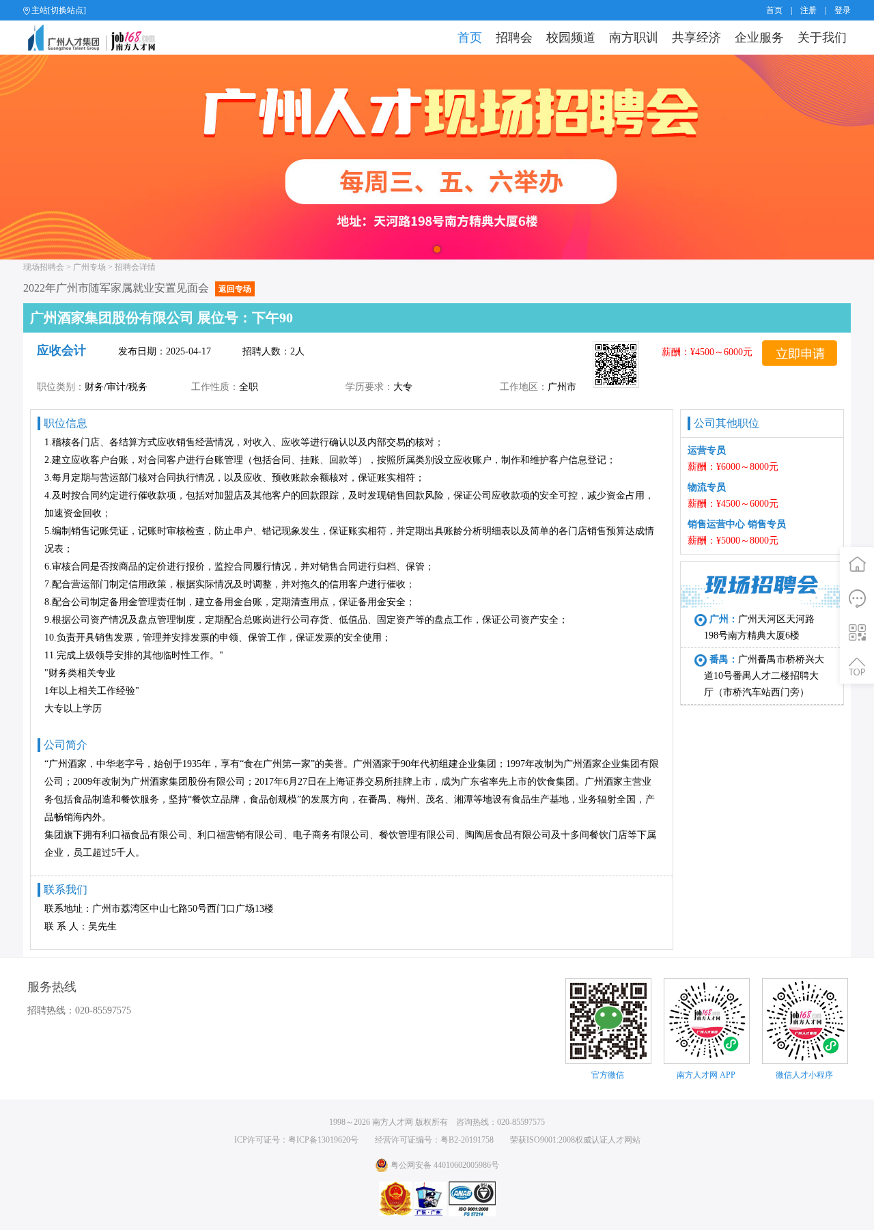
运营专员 (707, 450)
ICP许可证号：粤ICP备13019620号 (296, 1140)
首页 (774, 10)
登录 (842, 10)
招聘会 (514, 37)
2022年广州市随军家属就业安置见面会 (137, 288)
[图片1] (437, 157)
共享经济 (696, 37)
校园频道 (570, 37)
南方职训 (633, 37)
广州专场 (89, 267)
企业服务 (759, 37)
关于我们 (822, 37)
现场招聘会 (43, 267)
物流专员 (707, 487)
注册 (808, 10)
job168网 (97, 37)
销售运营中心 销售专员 (737, 524)
